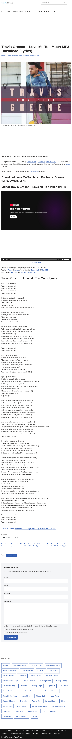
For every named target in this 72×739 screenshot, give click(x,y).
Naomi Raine (54, 696)
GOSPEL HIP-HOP (32, 733)
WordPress (18, 737)
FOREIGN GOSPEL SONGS (14, 12)
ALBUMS (35, 731)
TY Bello (53, 711)
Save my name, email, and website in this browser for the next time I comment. (31, 626)
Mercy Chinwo (26, 696)
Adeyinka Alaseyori (19, 665)
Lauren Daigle (8, 691)
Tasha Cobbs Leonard (59, 706)
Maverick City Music (51, 691)
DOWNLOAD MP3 (36, 262)
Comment (8, 601)
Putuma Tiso (36, 701)
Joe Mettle (23, 686)
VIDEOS (5, 733)
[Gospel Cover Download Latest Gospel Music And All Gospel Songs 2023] (7, 2)
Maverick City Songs (10, 696)
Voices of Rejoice (21, 716)
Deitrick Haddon (8, 675)
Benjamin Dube (36, 665)
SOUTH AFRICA (60, 731)
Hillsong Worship (61, 681)
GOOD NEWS (46, 733)
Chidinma (41, 670)
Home (3, 12)
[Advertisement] (36, 29)
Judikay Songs (37, 686)
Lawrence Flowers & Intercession (29, 691)
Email (6, 585)
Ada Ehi (6, 665)
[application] (36, 259)
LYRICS (32, 55)
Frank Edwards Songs (10, 681)
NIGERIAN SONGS (22, 731)
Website (7, 593)
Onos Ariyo (23, 701)
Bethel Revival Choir (10, 670)
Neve (3, 737)
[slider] (67, 259)
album (68, 164)
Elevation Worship (52, 675)
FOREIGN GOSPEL (17, 733)
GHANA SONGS (46, 731)
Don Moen (22, 675)
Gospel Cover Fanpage (28, 272)
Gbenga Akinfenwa (29, 681)
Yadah (34, 716)
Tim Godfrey (7, 711)
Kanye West (51, 686)
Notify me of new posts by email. (16, 632)
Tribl (43, 711)
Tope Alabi (19, 711)
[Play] (4, 259)
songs (16, 270)
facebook (13, 272)
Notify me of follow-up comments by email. (20, 629)
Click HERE (45, 270)
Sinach (63, 701)
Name (6, 577)
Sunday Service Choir (39, 706)
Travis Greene (31, 162)
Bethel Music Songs (53, 665)
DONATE (57, 733)
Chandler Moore (27, 670)
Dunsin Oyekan (36, 675)
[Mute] (63, 259)
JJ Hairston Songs (9, 686)
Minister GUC (40, 696)
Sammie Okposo (50, 701)
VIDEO (37, 55)
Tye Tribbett (7, 716)
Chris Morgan (53, 670)
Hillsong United (45, 681)
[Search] (65, 3)
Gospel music (34, 171)
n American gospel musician (47, 162)
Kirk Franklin (64, 686)
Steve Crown (7, 706)
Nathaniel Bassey (9, 701)
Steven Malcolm (22, 706)
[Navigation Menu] (36, 2)
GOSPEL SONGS (24, 55)
